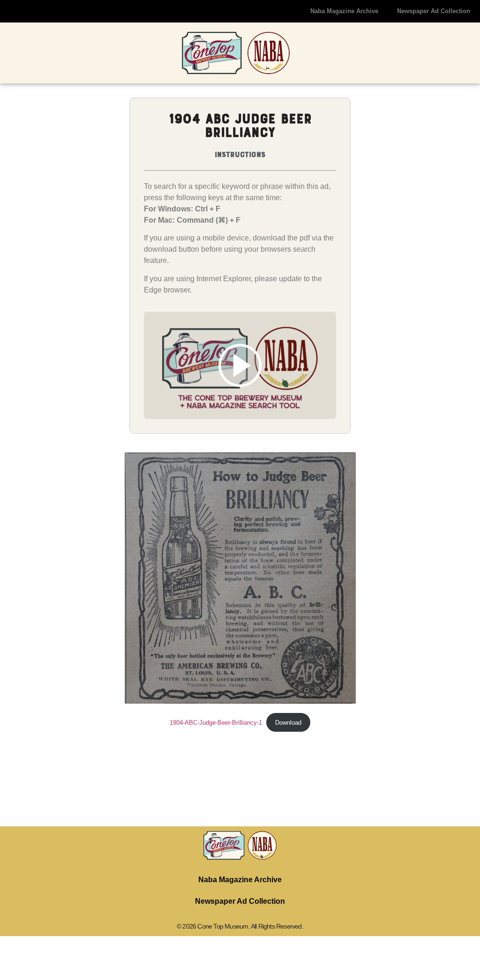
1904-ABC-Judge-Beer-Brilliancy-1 (216, 722)
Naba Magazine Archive (344, 11)
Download (288, 722)
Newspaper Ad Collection (433, 11)
